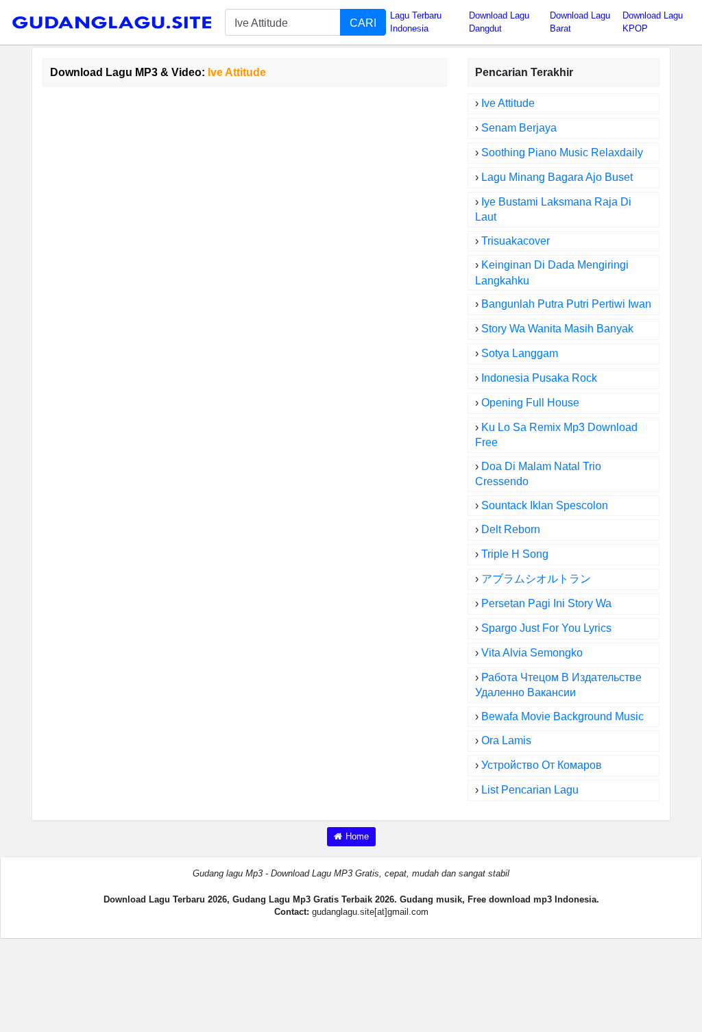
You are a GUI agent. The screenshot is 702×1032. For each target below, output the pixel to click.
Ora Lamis (506, 740)
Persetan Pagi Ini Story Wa (546, 603)
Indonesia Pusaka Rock (539, 378)
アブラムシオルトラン (536, 579)
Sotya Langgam (519, 353)
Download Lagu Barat (580, 22)
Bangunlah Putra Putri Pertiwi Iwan (566, 304)
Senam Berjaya (519, 128)
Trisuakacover (515, 241)
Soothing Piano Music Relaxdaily (562, 152)
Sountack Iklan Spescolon (544, 505)
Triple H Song (514, 554)
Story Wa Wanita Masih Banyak (557, 328)
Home (357, 836)
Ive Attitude (508, 103)
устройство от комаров (541, 765)
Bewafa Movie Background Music (562, 716)
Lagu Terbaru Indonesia (415, 22)
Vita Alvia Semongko (532, 653)
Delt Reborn (510, 529)
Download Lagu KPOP (652, 22)
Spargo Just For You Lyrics (546, 628)
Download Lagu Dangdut (499, 22)
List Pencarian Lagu (530, 790)
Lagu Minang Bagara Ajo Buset (557, 177)
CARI (363, 22)
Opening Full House (530, 402)
